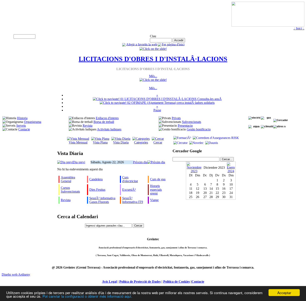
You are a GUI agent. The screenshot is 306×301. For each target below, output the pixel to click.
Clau (153, 36)
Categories (141, 142)
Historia (22, 118)
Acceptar (284, 292)
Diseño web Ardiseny (16, 274)
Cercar (157, 142)
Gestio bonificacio (199, 129)
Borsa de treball (103, 122)
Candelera (96, 179)
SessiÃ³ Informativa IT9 (132, 200)
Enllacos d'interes (107, 118)
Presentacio (185, 125)
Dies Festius (97, 189)
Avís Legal (109, 281)
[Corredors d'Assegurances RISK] (215, 138)
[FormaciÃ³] (182, 138)
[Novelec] (196, 143)
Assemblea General (68, 179)
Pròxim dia (140, 162)
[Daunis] (211, 143)
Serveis (21, 125)
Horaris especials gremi (156, 189)
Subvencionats (191, 122)
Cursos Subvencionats (70, 189)
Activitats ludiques (109, 129)
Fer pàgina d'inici (173, 44)
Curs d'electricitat (130, 179)
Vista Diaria (121, 142)
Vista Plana (100, 142)
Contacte (24, 129)
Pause (157, 110)
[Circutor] (180, 143)
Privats (176, 118)
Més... (153, 76)
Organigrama (32, 122)
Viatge (154, 200)
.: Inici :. (299, 28)
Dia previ (79, 162)
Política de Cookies (176, 281)
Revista (87, 125)
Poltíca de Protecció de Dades (140, 281)
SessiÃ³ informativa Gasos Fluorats (102, 200)
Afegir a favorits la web (141, 44)
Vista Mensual (78, 142)
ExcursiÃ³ (129, 189)
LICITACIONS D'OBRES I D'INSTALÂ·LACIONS (153, 59)
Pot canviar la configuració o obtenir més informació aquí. (87, 296)
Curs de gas (157, 179)
